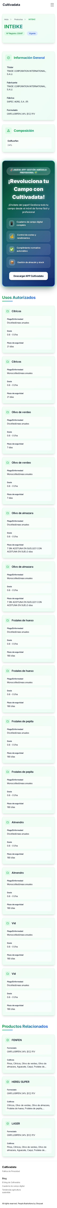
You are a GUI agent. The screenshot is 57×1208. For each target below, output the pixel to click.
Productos (18, 19)
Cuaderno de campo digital (13, 1186)
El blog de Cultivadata (11, 1182)
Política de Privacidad (11, 1171)
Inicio (6, 19)
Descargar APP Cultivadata (28, 276)
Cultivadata (9, 1167)
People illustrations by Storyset (30, 1203)
